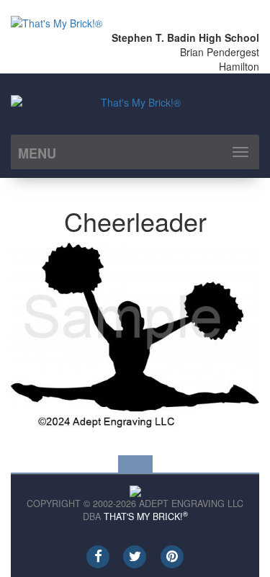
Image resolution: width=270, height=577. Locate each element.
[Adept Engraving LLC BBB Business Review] (135, 489)
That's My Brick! (146, 516)
